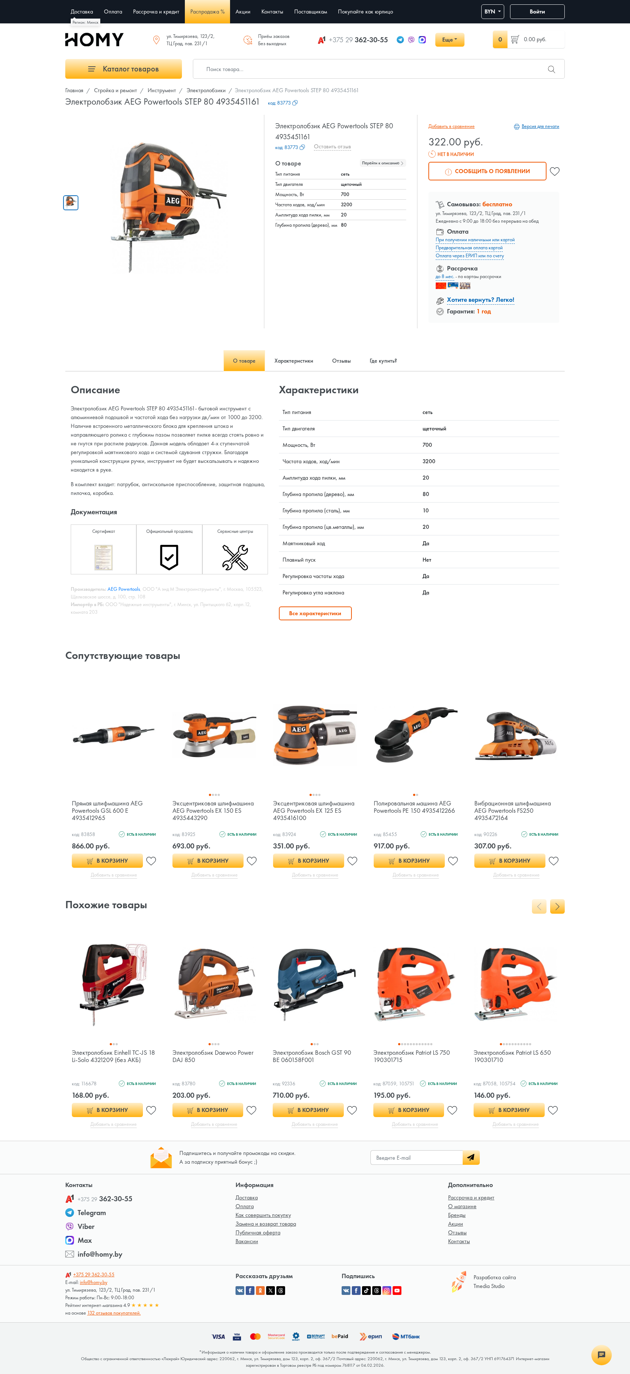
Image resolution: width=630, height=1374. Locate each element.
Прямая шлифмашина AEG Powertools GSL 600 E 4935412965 (107, 810)
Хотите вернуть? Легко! (480, 299)
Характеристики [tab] (294, 360)
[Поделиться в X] (270, 1290)
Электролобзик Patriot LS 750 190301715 (411, 1056)
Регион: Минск (85, 22)
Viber (86, 1226)
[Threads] (376, 1290)
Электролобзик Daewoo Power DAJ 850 (212, 1056)
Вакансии (247, 1241)
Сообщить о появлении (492, 171)
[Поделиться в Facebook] (250, 1290)
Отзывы (457, 1232)
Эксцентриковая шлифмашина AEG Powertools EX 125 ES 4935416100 (313, 810)
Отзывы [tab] (341, 360)
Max (85, 1240)
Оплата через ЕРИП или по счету (470, 255)
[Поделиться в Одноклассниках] (260, 1290)
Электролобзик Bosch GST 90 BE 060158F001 (312, 1056)
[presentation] (539, 906)
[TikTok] (366, 1290)
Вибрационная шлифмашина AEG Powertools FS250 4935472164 (512, 810)
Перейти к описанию (381, 163)
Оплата (245, 1206)
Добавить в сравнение (451, 126)
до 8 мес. (445, 276)
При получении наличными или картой (475, 239)
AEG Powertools (124, 589)
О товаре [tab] (244, 360)
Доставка (247, 1197)
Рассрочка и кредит (471, 1197)
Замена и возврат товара (266, 1223)
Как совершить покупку (263, 1215)
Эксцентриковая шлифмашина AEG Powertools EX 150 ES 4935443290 (213, 810)
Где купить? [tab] (383, 360)
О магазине (462, 1206)
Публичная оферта (258, 1232)
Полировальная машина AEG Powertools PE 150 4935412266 (414, 807)
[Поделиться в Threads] (280, 1290)
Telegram (92, 1212)
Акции (455, 1223)
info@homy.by (100, 1254)
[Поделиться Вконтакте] (240, 1290)
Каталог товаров (130, 68)
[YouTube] (397, 1290)
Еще (447, 39)
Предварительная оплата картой (469, 247)
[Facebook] (356, 1290)
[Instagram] (386, 1290)
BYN (491, 11)
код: (279, 102)
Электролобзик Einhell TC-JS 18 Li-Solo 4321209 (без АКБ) (113, 1056)
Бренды (457, 1215)
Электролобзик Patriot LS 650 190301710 (512, 1056)
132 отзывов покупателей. (114, 1312)
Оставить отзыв (332, 146)
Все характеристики (315, 613)
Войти (537, 11)
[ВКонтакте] (346, 1290)
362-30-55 (358, 39)
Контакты (459, 1241)
